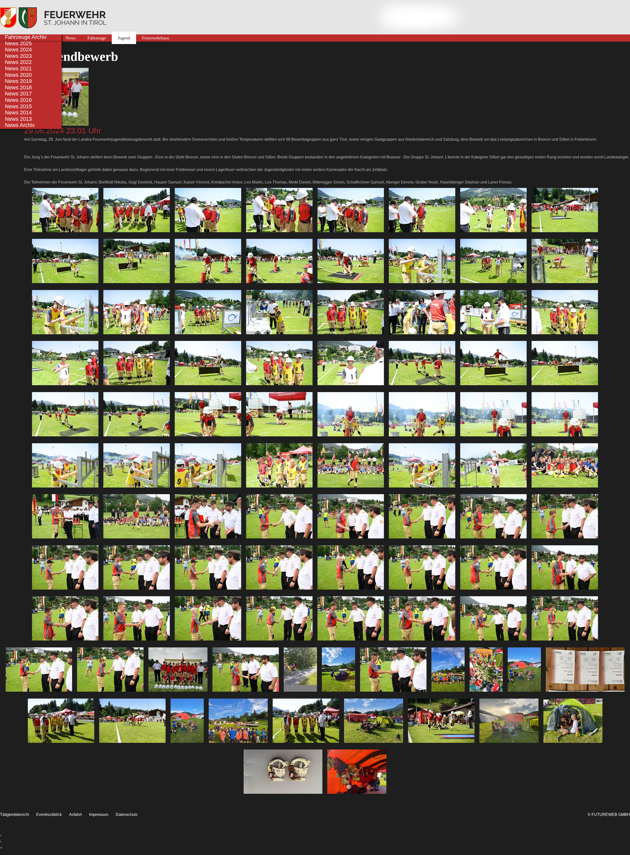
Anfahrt (75, 814)
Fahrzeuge (96, 37)
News (70, 37)
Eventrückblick (49, 814)
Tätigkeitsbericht (14, 814)
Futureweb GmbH (611, 814)
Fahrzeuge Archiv (26, 37)
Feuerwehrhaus (155, 37)
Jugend (124, 37)
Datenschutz (127, 814)
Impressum (98, 814)
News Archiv (20, 125)
